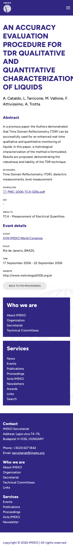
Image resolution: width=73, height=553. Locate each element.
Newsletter (11, 522)
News (11, 358)
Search (12, 399)
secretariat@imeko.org (28, 453)
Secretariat (15, 325)
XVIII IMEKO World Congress (23, 238)
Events (11, 363)
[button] (68, 8)
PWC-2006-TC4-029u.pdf (26, 192)
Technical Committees (23, 330)
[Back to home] (7, 8)
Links (10, 394)
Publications (15, 368)
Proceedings (15, 374)
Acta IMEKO (15, 379)
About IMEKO (16, 315)
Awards (12, 389)
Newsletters (15, 384)
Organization (16, 320)
